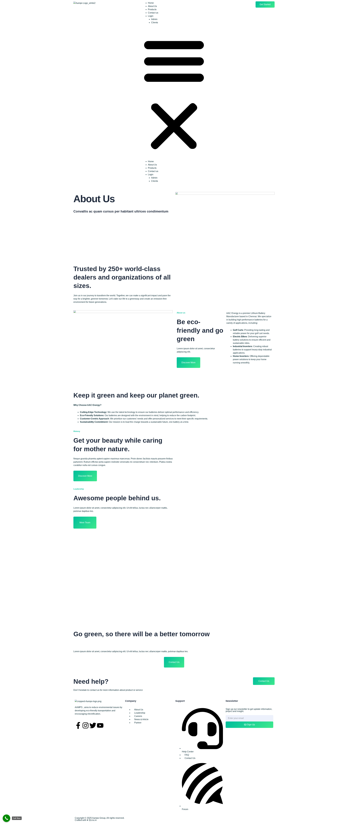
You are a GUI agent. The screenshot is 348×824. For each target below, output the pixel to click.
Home (151, 3)
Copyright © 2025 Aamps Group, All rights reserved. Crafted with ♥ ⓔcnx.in (99, 819)
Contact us (153, 13)
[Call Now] (6, 818)
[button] (174, 93)
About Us (152, 6)
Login (150, 16)
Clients (154, 22)
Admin (154, 19)
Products (152, 9)
